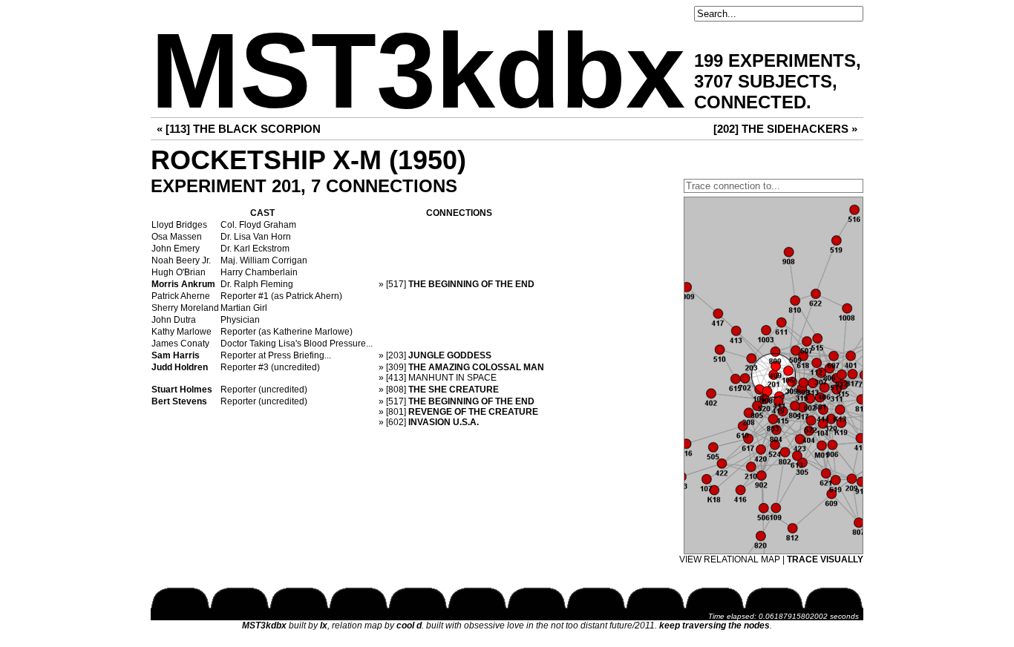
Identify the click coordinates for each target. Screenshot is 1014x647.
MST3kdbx (418, 71)
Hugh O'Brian (178, 272)
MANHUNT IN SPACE (452, 377)
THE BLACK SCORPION (257, 128)
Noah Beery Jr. (181, 260)
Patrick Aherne (180, 296)
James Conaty (180, 343)
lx (323, 625)
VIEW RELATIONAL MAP (729, 559)
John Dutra (173, 320)
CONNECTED (750, 102)
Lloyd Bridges (179, 225)
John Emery (175, 248)
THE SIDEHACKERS (795, 128)
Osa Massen (176, 236)
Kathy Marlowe (181, 331)
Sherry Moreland (185, 308)
